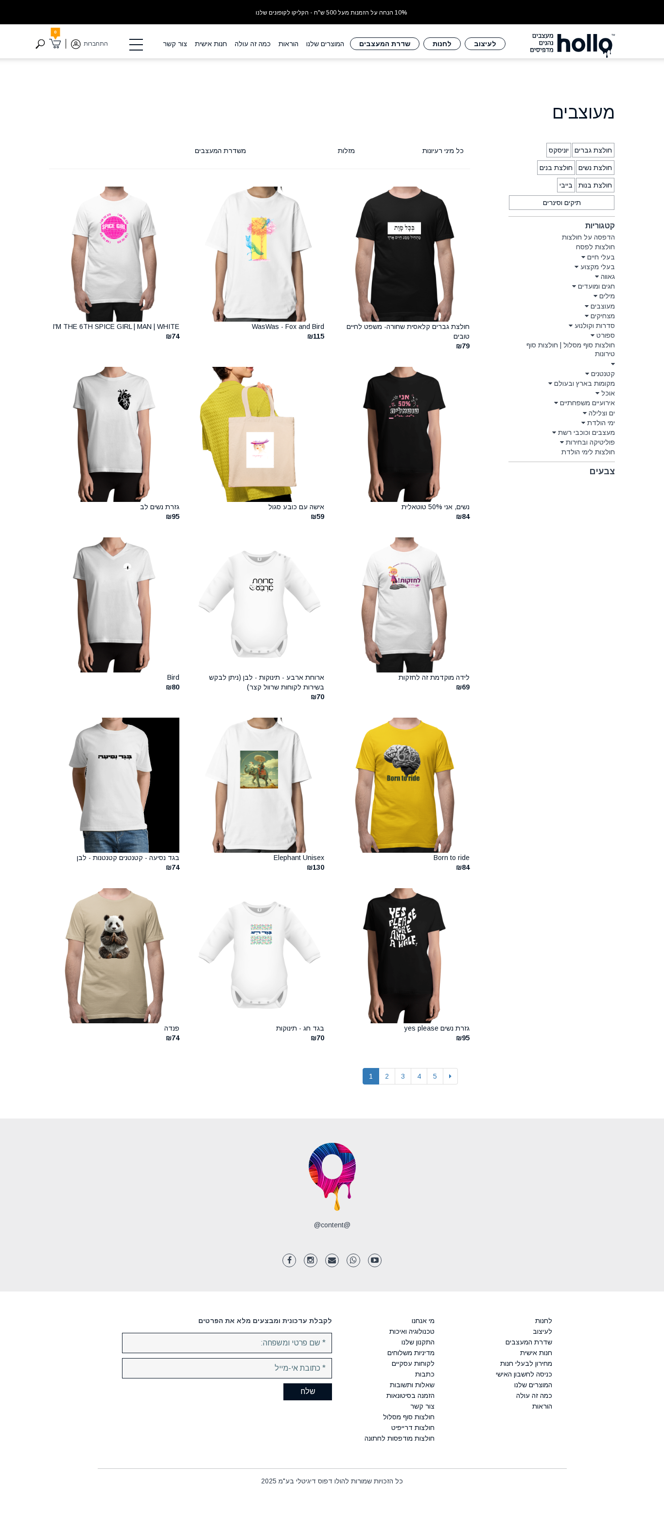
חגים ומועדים (596, 286)
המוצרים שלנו (325, 44)
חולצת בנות (595, 185)
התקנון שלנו (418, 1342)
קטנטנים (603, 374)
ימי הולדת (601, 423)
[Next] (450, 1076)
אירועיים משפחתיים (587, 403)
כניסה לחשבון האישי (524, 1374)
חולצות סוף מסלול (409, 1417)
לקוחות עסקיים (413, 1363)
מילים (607, 296)
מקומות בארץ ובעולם (584, 383)
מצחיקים (603, 316)
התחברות (96, 43)
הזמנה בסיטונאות (410, 1395)
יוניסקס (559, 150)
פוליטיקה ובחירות (590, 442)
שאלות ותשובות (412, 1385)
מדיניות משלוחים (411, 1353)
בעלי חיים (601, 257)
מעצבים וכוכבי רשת (586, 432)
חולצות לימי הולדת (588, 452)
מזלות (346, 151)
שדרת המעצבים (384, 44)
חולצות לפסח (595, 247)
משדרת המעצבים (220, 151)
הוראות (288, 44)
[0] (55, 44)
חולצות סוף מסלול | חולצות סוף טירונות (570, 349)
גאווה (608, 276)
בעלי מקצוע (597, 267)
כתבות (425, 1374)
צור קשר (175, 44)
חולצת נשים (595, 168)
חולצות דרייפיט (413, 1427)
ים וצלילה (602, 413)
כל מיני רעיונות (443, 151)
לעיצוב (485, 44)
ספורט (605, 335)
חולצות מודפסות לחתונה (400, 1438)
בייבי (566, 185)
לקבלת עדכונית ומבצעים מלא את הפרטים (265, 1321)
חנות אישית (211, 44)
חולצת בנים (556, 168)
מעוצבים (603, 306)
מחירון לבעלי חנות (526, 1363)
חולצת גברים (593, 150)
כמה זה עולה (253, 44)
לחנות (442, 44)
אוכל (608, 393)
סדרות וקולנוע (595, 325)
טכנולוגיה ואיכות (412, 1331)
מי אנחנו (423, 1321)
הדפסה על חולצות (588, 237)
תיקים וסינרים (562, 203)
